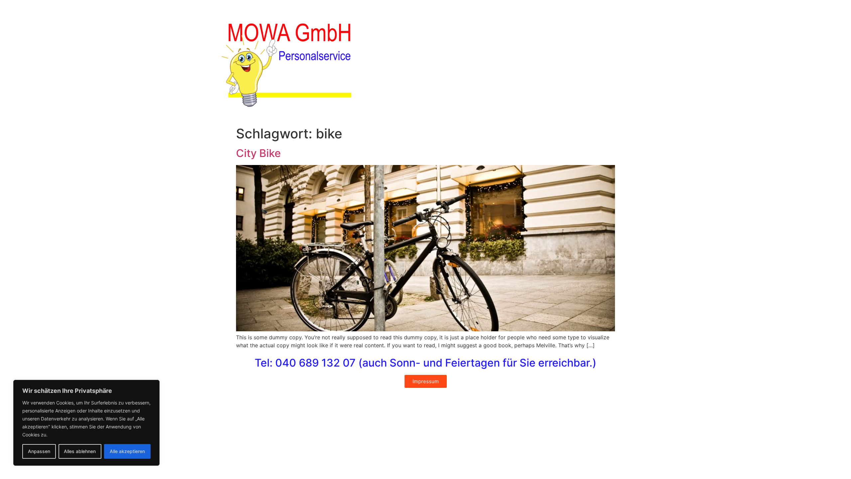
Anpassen (39, 451)
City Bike (258, 153)
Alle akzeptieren (127, 451)
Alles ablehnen (80, 451)
